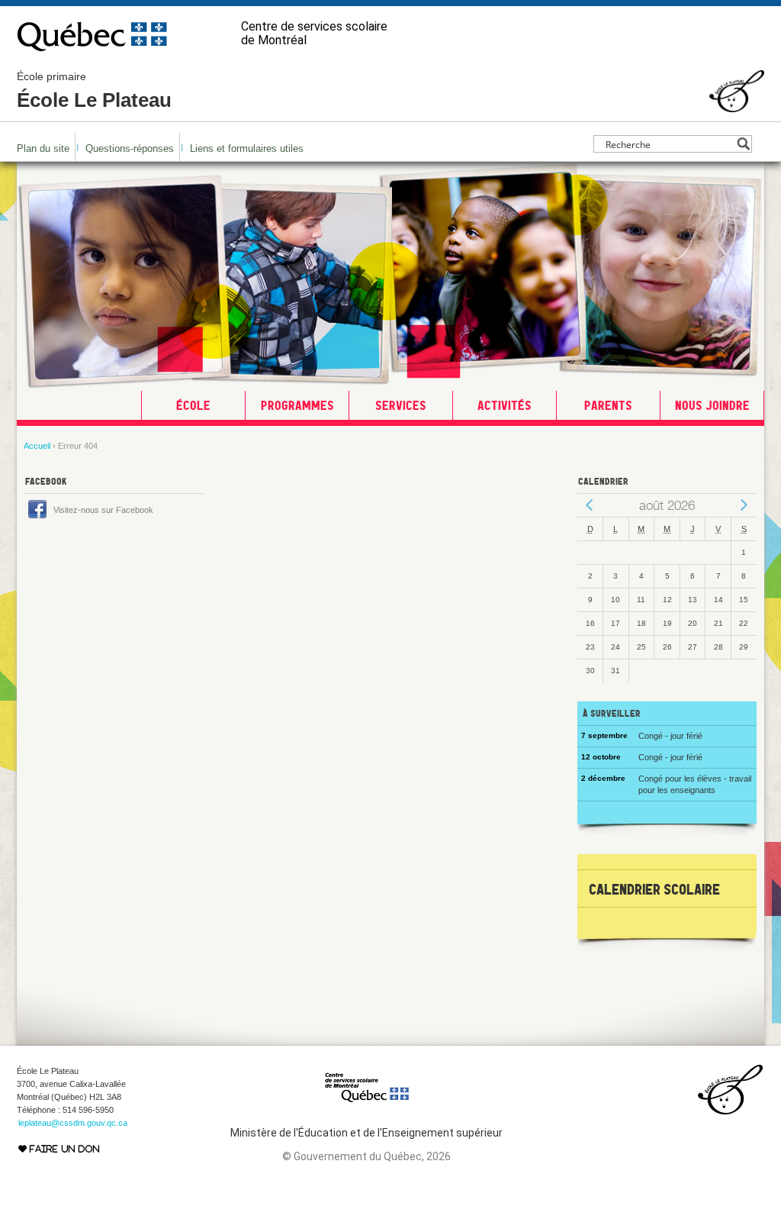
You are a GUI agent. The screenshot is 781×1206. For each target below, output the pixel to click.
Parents (608, 405)
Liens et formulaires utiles (247, 148)
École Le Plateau (94, 90)
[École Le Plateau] (736, 105)
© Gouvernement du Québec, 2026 (366, 1156)
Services (400, 405)
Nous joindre (712, 405)
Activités (504, 405)
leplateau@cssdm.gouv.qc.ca (72, 1122)
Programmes (297, 405)
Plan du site (43, 148)
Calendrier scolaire (654, 889)
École (193, 405)
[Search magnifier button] (743, 144)
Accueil (37, 445)
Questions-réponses (129, 148)
